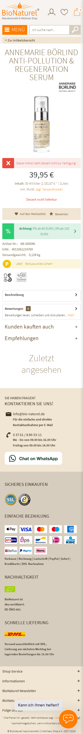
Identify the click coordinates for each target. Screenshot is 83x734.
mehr (70, 315)
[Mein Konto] (51, 14)
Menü (18, 29)
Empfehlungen (22, 338)
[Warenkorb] (77, 14)
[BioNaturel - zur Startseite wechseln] (20, 11)
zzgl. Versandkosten (49, 189)
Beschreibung (14, 295)
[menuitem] (51, 12)
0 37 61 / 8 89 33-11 (27, 434)
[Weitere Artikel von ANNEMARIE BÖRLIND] (67, 87)
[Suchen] (75, 30)
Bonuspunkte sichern (39, 264)
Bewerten (61, 214)
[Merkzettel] (64, 12)
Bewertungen (14, 309)
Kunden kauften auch (29, 326)
